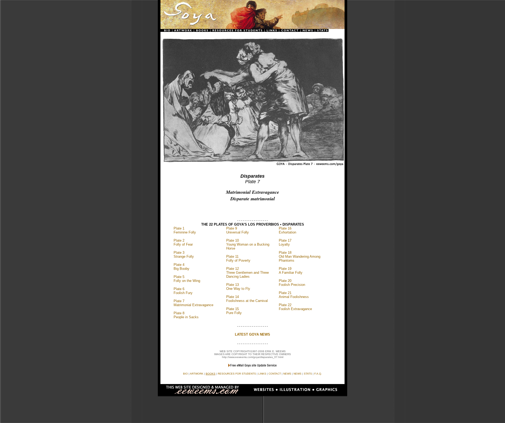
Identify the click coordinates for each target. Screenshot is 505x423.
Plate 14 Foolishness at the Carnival (247, 299)
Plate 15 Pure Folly (234, 311)
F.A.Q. (318, 373)
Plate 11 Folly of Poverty (238, 258)
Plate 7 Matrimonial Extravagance (193, 303)
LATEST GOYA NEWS (252, 334)
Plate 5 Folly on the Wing (187, 279)
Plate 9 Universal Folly (237, 230)
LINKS (262, 373)
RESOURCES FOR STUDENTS (237, 373)
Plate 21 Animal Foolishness (294, 295)
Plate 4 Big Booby (181, 267)
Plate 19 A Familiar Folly (290, 271)
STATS (308, 373)
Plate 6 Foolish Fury (183, 291)
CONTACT (275, 373)
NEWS (297, 373)
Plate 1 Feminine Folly (185, 230)
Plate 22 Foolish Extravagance (295, 307)
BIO (185, 373)
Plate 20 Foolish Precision (292, 283)
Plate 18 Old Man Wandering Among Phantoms (299, 256)
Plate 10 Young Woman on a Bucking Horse (247, 244)
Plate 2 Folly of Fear (183, 242)
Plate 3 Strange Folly (184, 254)
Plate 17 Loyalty (285, 242)
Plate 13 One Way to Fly (238, 287)
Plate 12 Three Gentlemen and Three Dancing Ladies (247, 272)
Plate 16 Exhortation (287, 230)
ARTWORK (196, 373)
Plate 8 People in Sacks (186, 315)
